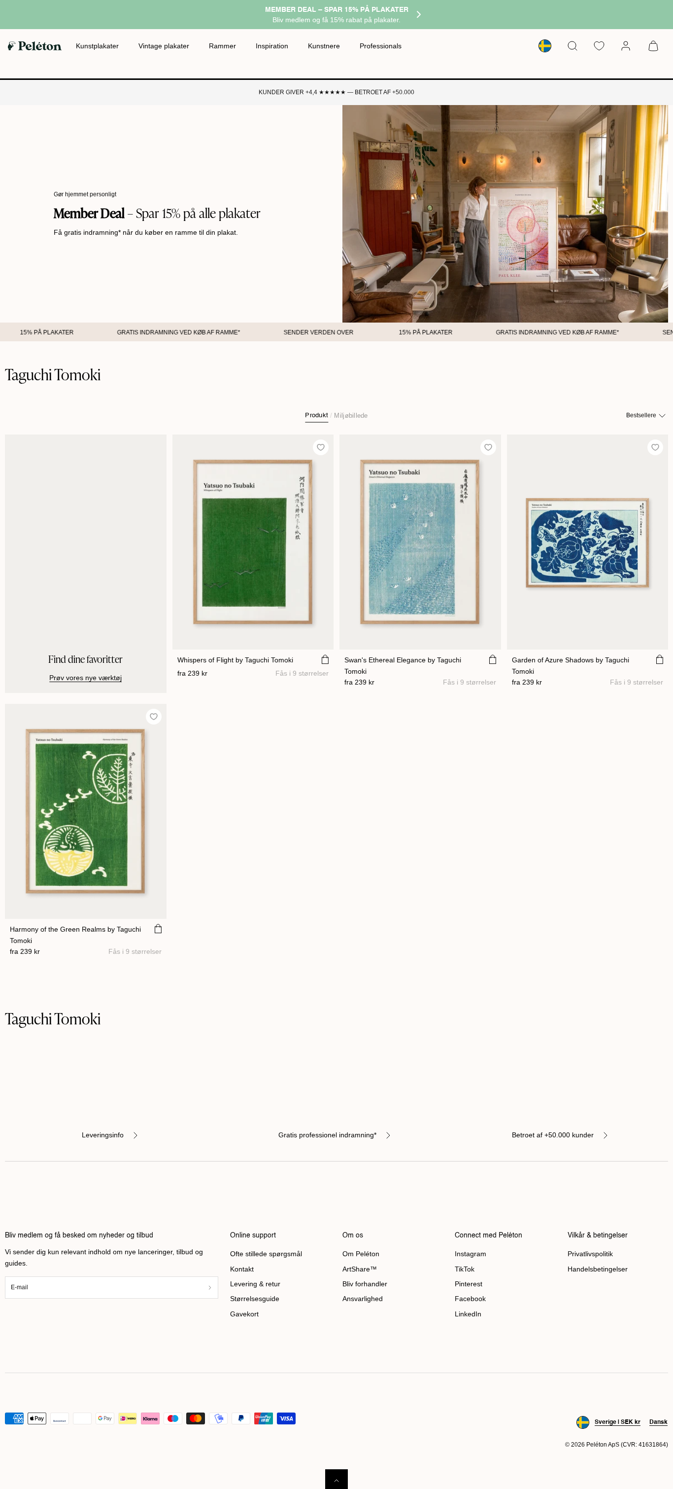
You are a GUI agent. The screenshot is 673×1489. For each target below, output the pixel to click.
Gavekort (244, 1314)
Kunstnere (324, 46)
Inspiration (272, 46)
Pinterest (468, 1284)
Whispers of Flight (235, 660)
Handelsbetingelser (598, 1269)
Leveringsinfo (103, 1135)
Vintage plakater (163, 46)
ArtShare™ (359, 1269)
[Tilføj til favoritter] (321, 447)
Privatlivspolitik (590, 1254)
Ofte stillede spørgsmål (266, 1254)
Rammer (222, 46)
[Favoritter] (599, 46)
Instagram (470, 1254)
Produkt (316, 415)
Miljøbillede (351, 415)
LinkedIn (468, 1314)
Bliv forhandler (364, 1284)
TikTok (464, 1269)
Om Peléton (360, 1254)
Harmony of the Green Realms (75, 934)
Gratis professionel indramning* (327, 1135)
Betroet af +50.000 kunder (553, 1135)
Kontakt (242, 1269)
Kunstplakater (97, 46)
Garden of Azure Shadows (570, 665)
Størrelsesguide (254, 1299)
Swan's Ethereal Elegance (402, 665)
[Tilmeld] (209, 1287)
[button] (572, 46)
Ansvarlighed (362, 1299)
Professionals (381, 46)
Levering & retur (255, 1284)
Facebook (470, 1299)
